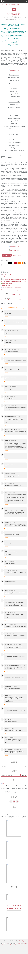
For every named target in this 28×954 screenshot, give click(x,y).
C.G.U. (11, 944)
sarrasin (8, 19)
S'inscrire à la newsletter (7, 268)
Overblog (21, 941)
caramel (12, 19)
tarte (12, 17)
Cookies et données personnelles (19, 944)
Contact (24, 943)
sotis (8, 792)
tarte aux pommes (18, 19)
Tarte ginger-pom (17, 255)
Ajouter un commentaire (12, 307)
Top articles (20, 943)
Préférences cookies (13, 946)
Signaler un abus (5, 944)
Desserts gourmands (5, 17)
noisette (19, 17)
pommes (15, 17)
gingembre (24, 17)
